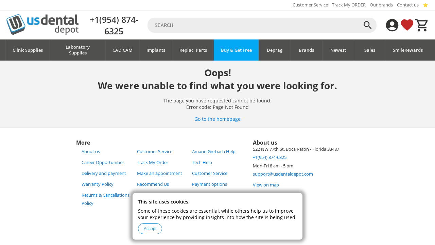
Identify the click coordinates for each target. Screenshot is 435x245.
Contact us (408, 5)
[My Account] (392, 25)
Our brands (381, 5)
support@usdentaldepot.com (283, 174)
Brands (306, 50)
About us (91, 151)
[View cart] (422, 25)
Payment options (209, 184)
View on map (266, 185)
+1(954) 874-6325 (114, 25)
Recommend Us (153, 184)
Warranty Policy (98, 184)
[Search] (367, 25)
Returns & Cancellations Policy (105, 199)
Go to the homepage (217, 119)
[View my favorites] (407, 25)
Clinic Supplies (28, 50)
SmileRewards (408, 50)
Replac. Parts (193, 50)
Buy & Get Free (236, 50)
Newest (338, 50)
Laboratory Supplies (78, 50)
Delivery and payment (104, 173)
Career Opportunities (103, 162)
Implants (155, 50)
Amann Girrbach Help (214, 151)
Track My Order (152, 162)
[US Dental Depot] (42, 33)
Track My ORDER (349, 5)
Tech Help (202, 162)
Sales (369, 50)
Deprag (274, 50)
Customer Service (310, 5)
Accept (150, 228)
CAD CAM (122, 50)
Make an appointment (159, 173)
